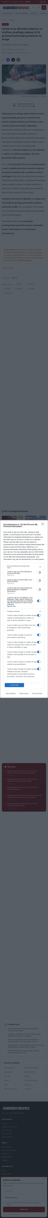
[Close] (43, 524)
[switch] (39, 572)
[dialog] (24, 609)
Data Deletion (11, 693)
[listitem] (24, 566)
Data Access (24, 693)
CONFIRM (14, 685)
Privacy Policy (37, 693)
